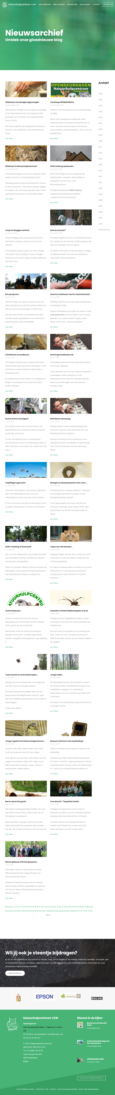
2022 (100, 117)
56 (43, 911)
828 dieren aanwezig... (61, 418)
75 (89, 911)
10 (26, 906)
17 (39, 906)
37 (85, 906)
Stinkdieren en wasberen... (17, 354)
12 (29, 906)
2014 (100, 164)
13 (31, 906)
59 (50, 911)
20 (46, 906)
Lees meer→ (9, 139)
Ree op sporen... (12, 294)
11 (27, 906)
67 (70, 911)
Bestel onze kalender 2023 (97, 1024)
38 (87, 906)
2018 (100, 141)
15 (35, 906)
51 (31, 911)
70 (77, 911)
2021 (100, 123)
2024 (100, 105)
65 (65, 911)
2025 (100, 99)
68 (72, 911)
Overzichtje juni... (13, 610)
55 (40, 911)
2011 (100, 182)
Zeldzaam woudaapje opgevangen (22, 102)
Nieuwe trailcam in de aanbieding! (66, 741)
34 (78, 906)
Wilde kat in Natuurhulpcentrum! (21, 166)
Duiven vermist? (58, 230)
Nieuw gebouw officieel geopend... (21, 862)
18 (41, 906)
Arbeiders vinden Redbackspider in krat (69, 610)
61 (55, 911)
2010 (100, 188)
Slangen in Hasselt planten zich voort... (68, 482)
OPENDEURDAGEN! (95, 1059)
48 (23, 911)
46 (18, 911)
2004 (100, 223)
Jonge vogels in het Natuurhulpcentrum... (25, 741)
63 (60, 911)
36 (83, 906)
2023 (100, 111)
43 (11, 911)
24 (55, 906)
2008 (100, 200)
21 (48, 906)
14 (33, 906)
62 (57, 911)
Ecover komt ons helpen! (17, 418)
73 (84, 911)
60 (53, 911)
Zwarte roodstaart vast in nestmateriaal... (70, 294)
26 (60, 906)
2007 (100, 206)
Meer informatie (15, 973)
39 (90, 906)
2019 (100, 135)
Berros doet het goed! (15, 801)
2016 (100, 153)
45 (16, 911)
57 (45, 911)
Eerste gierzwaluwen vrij (61, 354)
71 (79, 911)
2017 (100, 147)
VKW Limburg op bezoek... (62, 166)
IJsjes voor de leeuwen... (61, 546)
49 (26, 911)
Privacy (53, 1089)
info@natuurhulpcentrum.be (40, 1043)
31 (72, 906)
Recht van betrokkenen (88, 1089)
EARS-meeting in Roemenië (18, 546)
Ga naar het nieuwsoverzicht (91, 1078)
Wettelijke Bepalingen (67, 1089)
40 (92, 906)
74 (86, 911)
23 (53, 906)
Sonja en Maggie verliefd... (17, 230)
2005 (100, 217)
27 (63, 906)
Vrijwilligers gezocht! (15, 482)
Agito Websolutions (25, 1089)
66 (67, 911)
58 (48, 911)
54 (38, 911)
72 (81, 911)
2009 (100, 194)
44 (13, 911)
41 (6, 911)
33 (76, 906)
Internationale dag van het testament (98, 1042)
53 (35, 911)
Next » (48, 915)
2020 (100, 129)
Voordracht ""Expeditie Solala (64, 801)
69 (74, 911)
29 (68, 906)
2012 (100, 176)
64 (62, 911)
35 (81, 906)
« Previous (8, 906)
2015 (100, 158)
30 (70, 906)
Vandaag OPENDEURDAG (62, 102)
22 (50, 906)
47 (21, 911)
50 (29, 911)
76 (91, 911)
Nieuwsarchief (104, 229)
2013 (100, 170)
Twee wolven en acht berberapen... (21, 674)
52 (33, 911)
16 (37, 906)
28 (65, 906)
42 (8, 911)
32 (74, 906)
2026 (100, 93)
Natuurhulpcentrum (19, 4)
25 (58, 906)
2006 (100, 212)
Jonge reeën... (56, 674)
